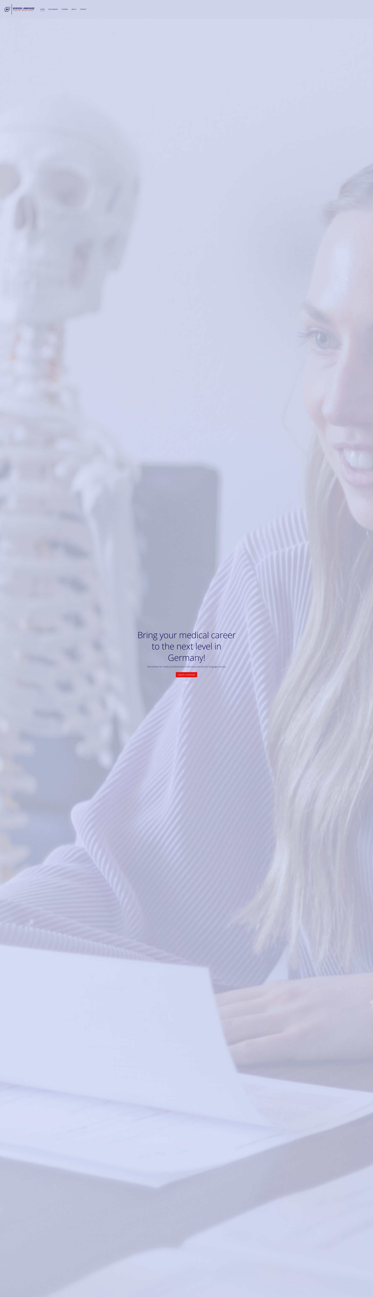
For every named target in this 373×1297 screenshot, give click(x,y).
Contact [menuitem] (83, 9)
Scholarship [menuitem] (53, 9)
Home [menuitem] (42, 9)
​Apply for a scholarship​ (186, 675)
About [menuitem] (73, 9)
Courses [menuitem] (64, 9)
